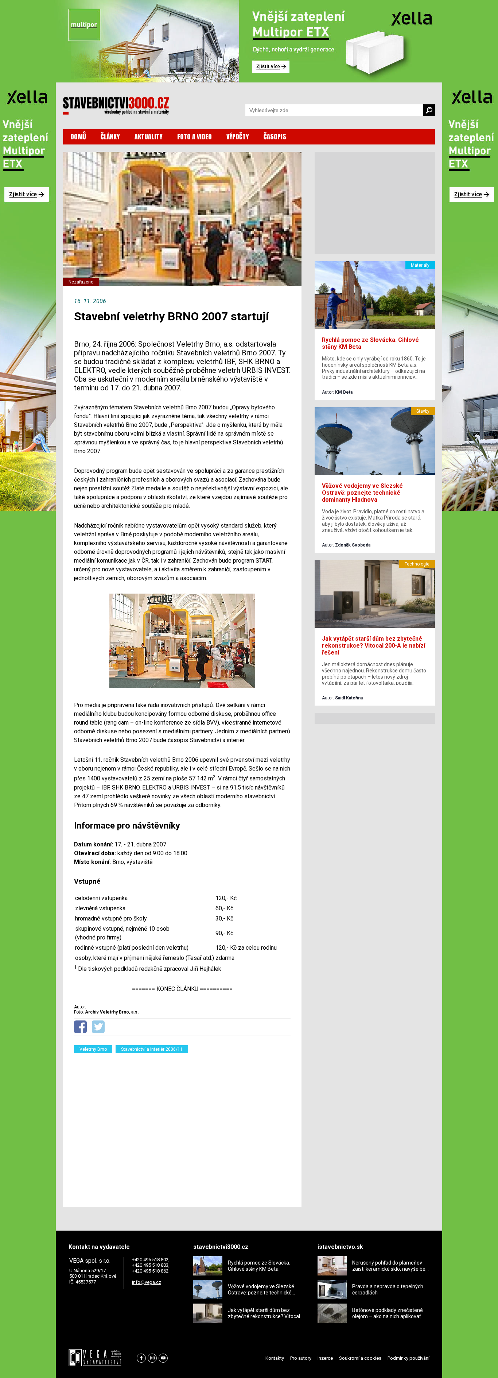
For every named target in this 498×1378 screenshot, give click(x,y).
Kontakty (274, 1358)
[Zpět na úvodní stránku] (116, 106)
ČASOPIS (275, 137)
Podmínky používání (408, 1358)
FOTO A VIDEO (194, 137)
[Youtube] (163, 1358)
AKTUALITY (149, 137)
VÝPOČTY (237, 137)
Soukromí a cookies (360, 1358)
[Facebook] (141, 1358)
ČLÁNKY (110, 137)
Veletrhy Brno (93, 1049)
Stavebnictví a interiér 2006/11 (152, 1049)
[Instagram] (152, 1358)
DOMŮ (78, 137)
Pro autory (300, 1358)
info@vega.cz (146, 1282)
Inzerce (325, 1358)
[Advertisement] (182, 1125)
